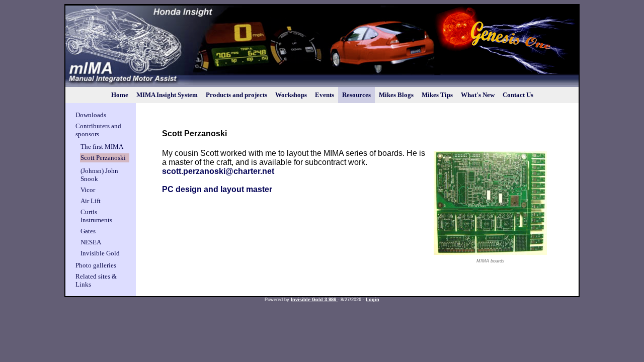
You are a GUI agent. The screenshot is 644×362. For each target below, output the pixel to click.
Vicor (87, 190)
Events (324, 95)
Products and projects (236, 95)
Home (119, 95)
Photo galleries (95, 265)
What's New (478, 95)
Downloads (90, 115)
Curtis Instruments (96, 216)
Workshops (291, 95)
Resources (356, 95)
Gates (88, 231)
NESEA (90, 242)
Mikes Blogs (396, 95)
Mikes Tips (437, 95)
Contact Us (518, 95)
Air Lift (90, 201)
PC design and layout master (217, 189)
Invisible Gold (100, 253)
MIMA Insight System (167, 95)
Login (372, 299)
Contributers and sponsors (98, 130)
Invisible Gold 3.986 (314, 299)
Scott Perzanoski (103, 157)
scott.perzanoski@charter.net (218, 171)
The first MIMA (101, 146)
